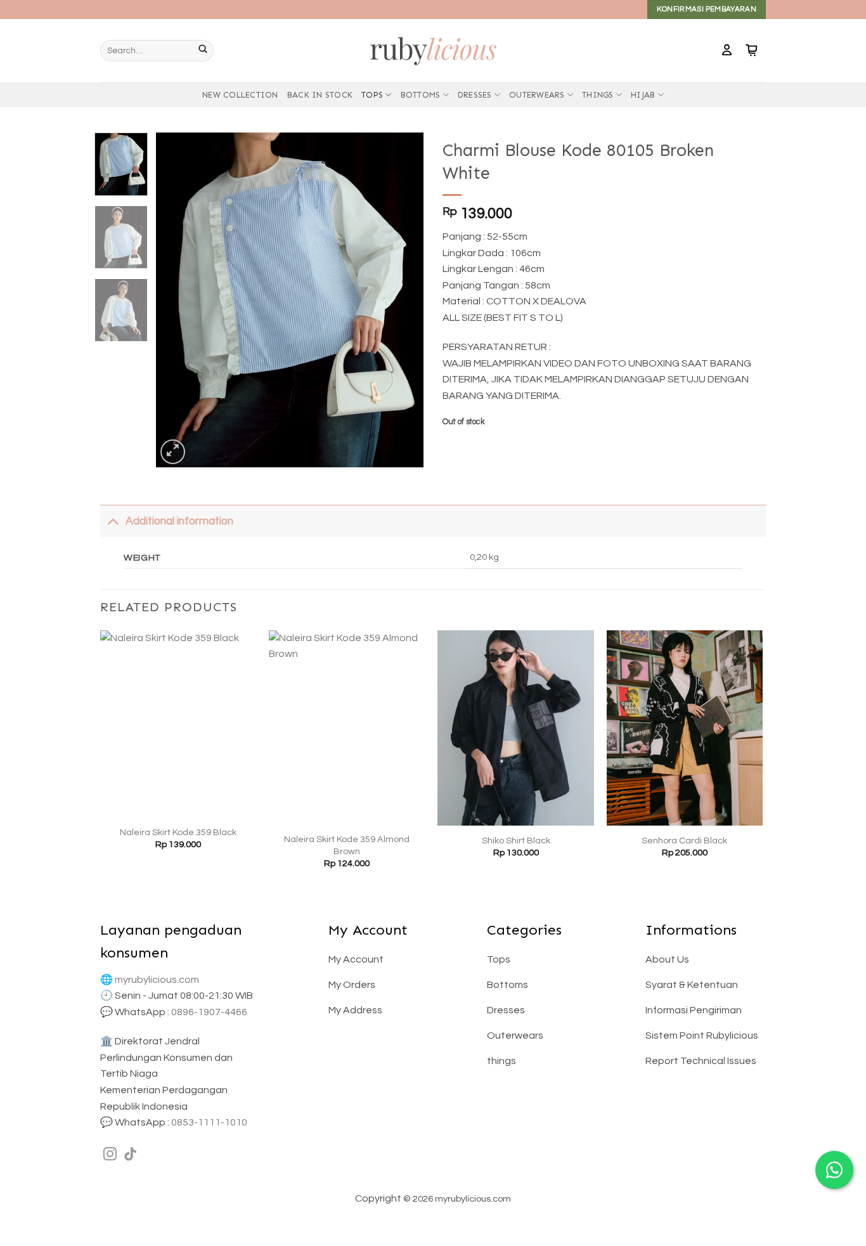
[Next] (402, 300)
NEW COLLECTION (240, 95)
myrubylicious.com (157, 980)
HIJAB (643, 95)
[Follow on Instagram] (110, 1155)
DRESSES (475, 95)
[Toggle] (112, 521)
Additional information (179, 521)
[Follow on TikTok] (130, 1155)
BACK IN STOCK (319, 95)
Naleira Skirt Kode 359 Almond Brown (347, 845)
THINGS (598, 95)
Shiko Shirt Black (516, 840)
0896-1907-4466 (209, 1012)
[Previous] (177, 300)
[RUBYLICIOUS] (433, 50)
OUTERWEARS (537, 95)
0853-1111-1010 (209, 1122)
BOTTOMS (421, 95)
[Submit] (206, 51)
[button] (727, 51)
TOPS (372, 95)
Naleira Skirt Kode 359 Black (178, 832)
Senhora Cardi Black (684, 840)
